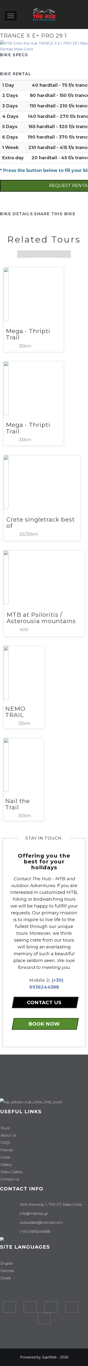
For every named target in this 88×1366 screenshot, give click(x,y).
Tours (5, 1128)
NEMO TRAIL (15, 712)
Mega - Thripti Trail (28, 334)
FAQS (5, 1143)
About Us (8, 1135)
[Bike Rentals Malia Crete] (44, 46)
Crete (5, 1157)
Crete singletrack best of (40, 522)
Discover (27, 278)
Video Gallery (11, 1172)
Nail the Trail (17, 804)
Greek (5, 1278)
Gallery (6, 1164)
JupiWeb (49, 1357)
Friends (6, 1150)
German (7, 1271)
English (6, 1263)
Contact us (9, 1179)
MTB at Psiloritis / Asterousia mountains (41, 618)
